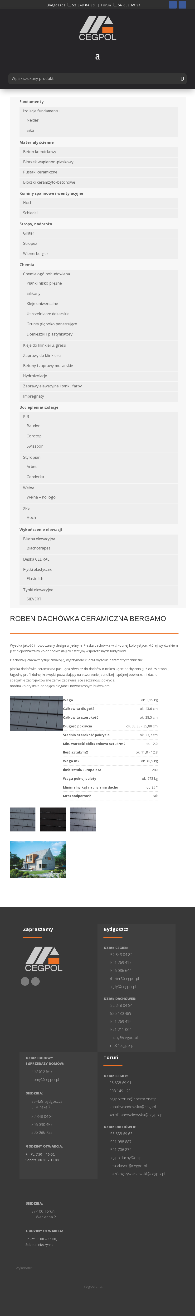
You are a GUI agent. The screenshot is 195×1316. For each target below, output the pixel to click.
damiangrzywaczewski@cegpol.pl (137, 1173)
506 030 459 (42, 1124)
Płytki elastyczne (37, 569)
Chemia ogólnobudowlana (46, 274)
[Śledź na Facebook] (173, 5)
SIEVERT (34, 599)
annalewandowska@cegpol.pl (134, 1106)
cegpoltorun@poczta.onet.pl (133, 1099)
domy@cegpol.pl (45, 1079)
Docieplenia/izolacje (39, 407)
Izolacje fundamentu (41, 110)
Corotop (34, 436)
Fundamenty (32, 101)
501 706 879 (120, 1149)
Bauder (33, 425)
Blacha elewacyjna (39, 538)
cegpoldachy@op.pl (125, 1157)
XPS (26, 508)
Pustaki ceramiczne (40, 172)
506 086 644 (120, 970)
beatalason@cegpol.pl (128, 1165)
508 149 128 (120, 1091)
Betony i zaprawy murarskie (48, 365)
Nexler (33, 120)
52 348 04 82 (120, 954)
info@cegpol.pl (121, 1045)
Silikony (33, 293)
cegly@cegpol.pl (122, 986)
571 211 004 (120, 1029)
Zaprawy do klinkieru (42, 355)
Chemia (27, 264)
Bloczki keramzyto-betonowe (49, 182)
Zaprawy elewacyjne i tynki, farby (52, 386)
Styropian (31, 457)
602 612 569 (42, 1071)
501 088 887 (120, 1141)
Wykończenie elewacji (41, 529)
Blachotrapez (38, 548)
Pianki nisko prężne (44, 283)
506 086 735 (42, 1132)
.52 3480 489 (120, 1013)
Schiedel (30, 212)
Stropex (30, 243)
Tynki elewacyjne (38, 589)
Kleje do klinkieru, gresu (44, 345)
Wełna (28, 487)
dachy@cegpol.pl (123, 1037)
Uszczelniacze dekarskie (48, 313)
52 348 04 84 (120, 1005)
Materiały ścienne (37, 142)
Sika (30, 130)
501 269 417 (120, 962)
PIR (26, 416)
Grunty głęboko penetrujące (52, 324)
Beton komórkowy (39, 151)
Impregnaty (33, 396)
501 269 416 (120, 1021)
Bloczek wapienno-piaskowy (48, 161)
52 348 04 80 (42, 1116)
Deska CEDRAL (36, 559)
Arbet (32, 466)
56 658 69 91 (120, 1082)
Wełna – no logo (41, 497)
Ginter (28, 233)
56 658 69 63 (120, 1133)
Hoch (27, 202)
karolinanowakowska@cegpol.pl (136, 1114)
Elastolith (35, 578)
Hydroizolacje (35, 375)
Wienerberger (35, 253)
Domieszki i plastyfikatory (50, 334)
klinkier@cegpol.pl (124, 978)
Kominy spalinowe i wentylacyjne (51, 193)
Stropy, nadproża (36, 224)
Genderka (35, 476)
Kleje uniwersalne (42, 303)
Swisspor (35, 446)
